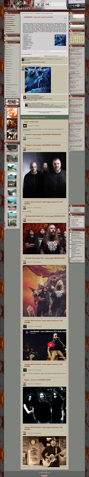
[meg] (26, 96)
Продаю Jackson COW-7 (75, 129)
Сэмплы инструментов (76, 236)
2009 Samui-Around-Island (12, 170)
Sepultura (8, 73)
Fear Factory (9, 52)
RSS (83, 10)
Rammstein (8, 68)
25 (82, 40)
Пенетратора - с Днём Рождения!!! (74, 50)
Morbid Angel (9, 63)
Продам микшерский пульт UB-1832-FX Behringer (76, 106)
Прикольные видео (75, 249)
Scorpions (8, 75)
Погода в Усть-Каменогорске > (74, 222)
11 (82, 37)
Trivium (7, 89)
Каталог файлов (10, 21)
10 (80, 37)
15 (76, 39)
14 (74, 39)
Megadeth (8, 59)
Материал (37, 57)
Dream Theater (9, 49)
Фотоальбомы (9, 23)
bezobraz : (35, 326)
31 (80, 42)
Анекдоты (73, 251)
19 (70, 40)
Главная (6, 10)
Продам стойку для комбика (76, 99)
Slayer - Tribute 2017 (31, 122)
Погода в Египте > (75, 224)
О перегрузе (9, 17)
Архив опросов (79, 260)
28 (74, 42)
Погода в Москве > (75, 219)
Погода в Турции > (75, 225)
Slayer (7, 77)
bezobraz (79, 63)
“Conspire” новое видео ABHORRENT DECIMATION (42, 134)
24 (80, 40)
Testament (8, 87)
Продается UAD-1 (73, 136)
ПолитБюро (72, 68)
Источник (25, 49)
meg (76, 50)
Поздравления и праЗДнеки (75, 51)
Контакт (8, 27)
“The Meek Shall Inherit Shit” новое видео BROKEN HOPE (44, 216)
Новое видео (9, 45)
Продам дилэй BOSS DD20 (75, 146)
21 (74, 40)
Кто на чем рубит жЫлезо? (75, 54)
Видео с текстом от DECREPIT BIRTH (37, 380)
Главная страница (10, 15)
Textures (8, 82)
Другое (72, 254)
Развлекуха (9, 29)
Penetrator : (34, 138)
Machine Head (9, 54)
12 (70, 39)
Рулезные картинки (75, 253)
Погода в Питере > (75, 220)
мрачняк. (72, 82)
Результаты (74, 260)
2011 (27, 13)
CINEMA (71, 78)
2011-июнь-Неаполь (12, 162)
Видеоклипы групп (75, 235)
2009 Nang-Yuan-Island (12, 179)
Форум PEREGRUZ (10, 25)
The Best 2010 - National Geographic (12, 152)
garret (80, 118)
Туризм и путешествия (11, 94)
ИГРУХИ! (71, 87)
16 (78, 39)
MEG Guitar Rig (12, 209)
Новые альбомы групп (76, 241)
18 (82, 39)
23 (78, 40)
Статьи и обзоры (10, 19)
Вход (16, 10)
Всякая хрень (72, 60)
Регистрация (11, 10)
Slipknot (8, 80)
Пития (71, 91)
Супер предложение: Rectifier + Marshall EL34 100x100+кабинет (77, 112)
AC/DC (7, 47)
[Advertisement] (77, 178)
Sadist (7, 70)
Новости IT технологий (76, 245)
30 (78, 42)
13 (72, 39)
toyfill (71, 147)
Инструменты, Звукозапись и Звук (76, 56)
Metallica (8, 56)
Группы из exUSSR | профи (75, 64)
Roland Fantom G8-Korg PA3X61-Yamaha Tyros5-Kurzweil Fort (77, 124)
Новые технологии (10, 91)
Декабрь (31, 13)
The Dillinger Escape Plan (11, 84)
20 (72, 40)
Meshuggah (8, 61)
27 (72, 42)
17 (80, 39)
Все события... (16, 38)
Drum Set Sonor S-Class (12, 187)
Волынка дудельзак (74, 118)
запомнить (73, 18)
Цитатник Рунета (10, 31)
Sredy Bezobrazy (73, 63)
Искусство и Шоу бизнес (12, 96)
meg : (34, 125)
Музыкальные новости (76, 233)
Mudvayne (8, 66)
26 (70, 42)
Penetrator (35, 51)
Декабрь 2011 (77, 33)
